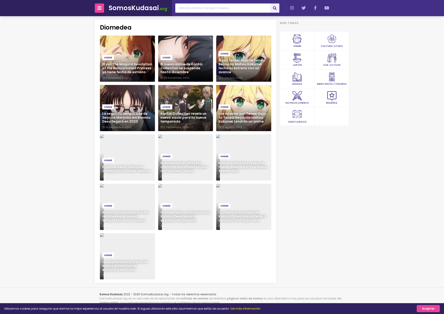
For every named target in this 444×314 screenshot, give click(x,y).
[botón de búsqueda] (274, 8)
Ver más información (245, 309)
